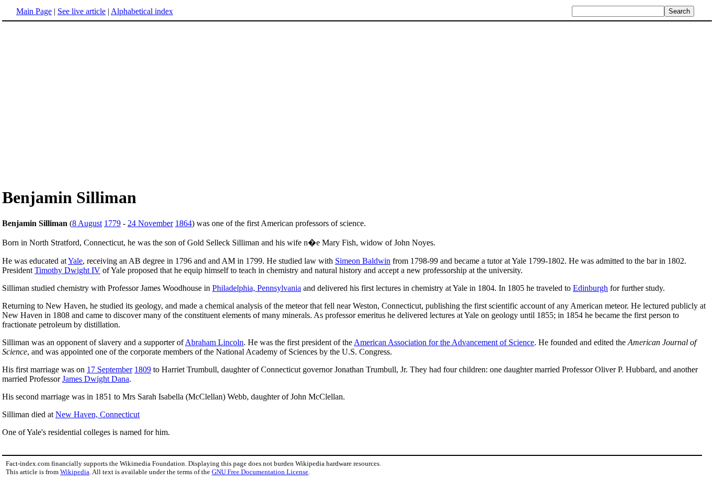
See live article (81, 11)
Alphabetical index (142, 11)
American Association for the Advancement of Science (444, 342)
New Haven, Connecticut (97, 414)
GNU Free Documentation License (260, 472)
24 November (150, 223)
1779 (112, 223)
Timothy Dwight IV (67, 270)
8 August (87, 223)
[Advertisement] (357, 104)
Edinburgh (590, 288)
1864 (183, 223)
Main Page (34, 11)
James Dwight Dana (95, 378)
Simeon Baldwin (362, 260)
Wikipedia (74, 472)
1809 (142, 369)
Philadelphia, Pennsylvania (256, 288)
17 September (109, 369)
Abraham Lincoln (214, 342)
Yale (75, 260)
